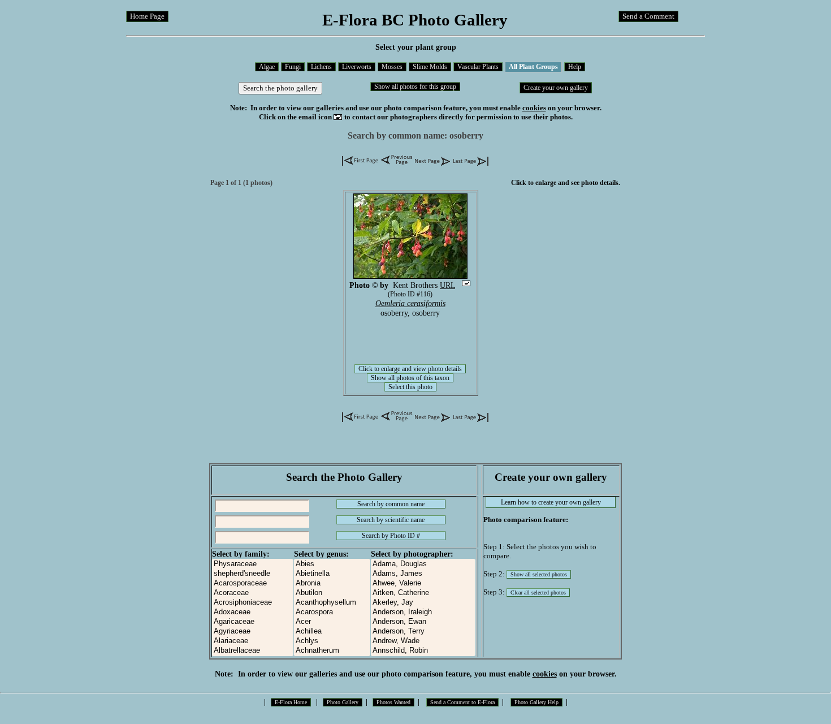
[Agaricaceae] (253, 622)
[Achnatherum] (332, 651)
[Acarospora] (332, 612)
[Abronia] (332, 583)
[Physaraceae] (253, 564)
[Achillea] (332, 631)
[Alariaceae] (253, 641)
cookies (534, 108)
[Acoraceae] (253, 593)
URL (447, 285)
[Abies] (332, 564)
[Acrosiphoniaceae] (253, 602)
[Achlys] (332, 641)
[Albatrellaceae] (253, 651)
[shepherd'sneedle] (253, 574)
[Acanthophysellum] (332, 602)
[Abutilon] (332, 593)
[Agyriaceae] (253, 631)
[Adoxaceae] (253, 612)
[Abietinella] (332, 574)
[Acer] (332, 622)
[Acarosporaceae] (253, 583)
